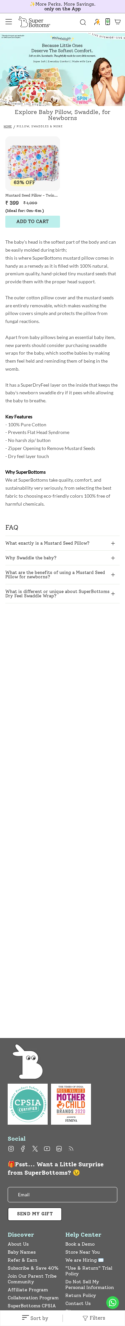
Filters (96, 1318)
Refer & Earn (22, 1260)
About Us (18, 1244)
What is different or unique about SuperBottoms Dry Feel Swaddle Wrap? (57, 593)
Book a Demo (80, 1244)
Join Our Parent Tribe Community (32, 1279)
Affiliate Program (28, 1290)
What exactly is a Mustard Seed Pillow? (47, 543)
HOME (8, 126)
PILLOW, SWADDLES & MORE (40, 126)
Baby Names (22, 1252)
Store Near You (82, 1252)
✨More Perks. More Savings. (63, 6)
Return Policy (80, 1295)
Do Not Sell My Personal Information (89, 1284)
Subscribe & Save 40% (33, 1268)
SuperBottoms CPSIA (32, 1306)
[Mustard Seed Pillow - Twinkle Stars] (32, 163)
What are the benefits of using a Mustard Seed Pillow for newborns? (55, 574)
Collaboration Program (33, 1298)
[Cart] (118, 22)
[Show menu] (8, 21)
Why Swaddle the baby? (31, 557)
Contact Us (78, 1303)
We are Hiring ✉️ (84, 1260)
